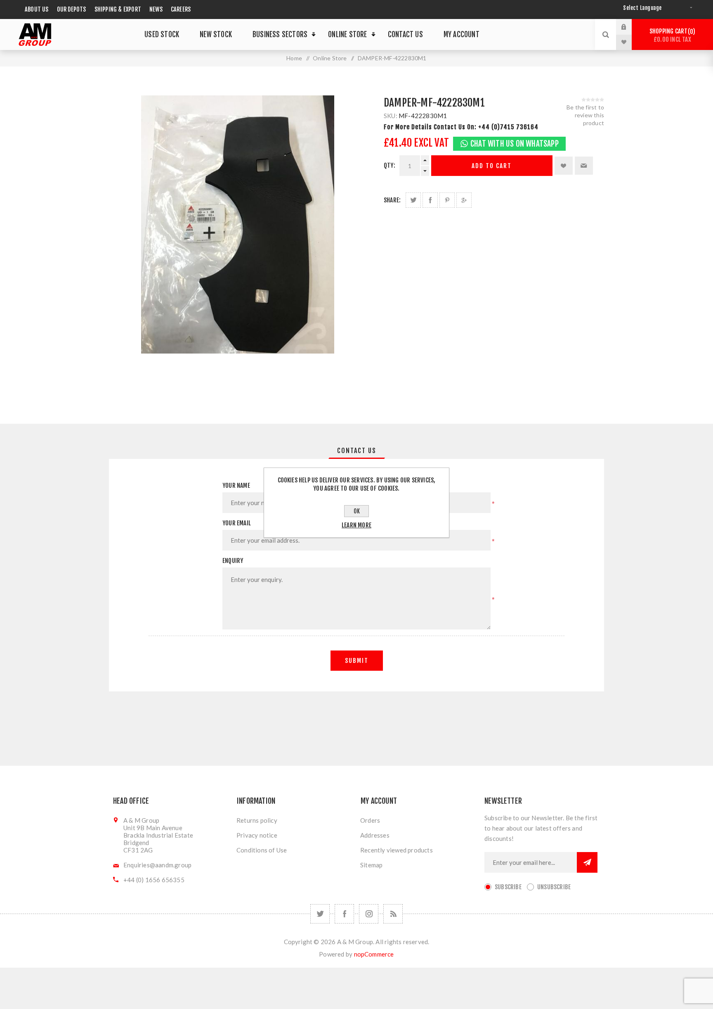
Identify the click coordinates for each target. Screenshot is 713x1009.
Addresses (375, 835)
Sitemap (371, 865)
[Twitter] (320, 914)
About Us (37, 9)
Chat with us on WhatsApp (514, 144)
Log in (630, 26)
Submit (356, 661)
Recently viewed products (396, 850)
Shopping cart (671, 35)
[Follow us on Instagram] (368, 914)
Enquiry (232, 561)
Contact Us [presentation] (356, 450)
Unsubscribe (554, 887)
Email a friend (584, 166)
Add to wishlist (564, 166)
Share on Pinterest (447, 200)
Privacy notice (256, 835)
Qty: (389, 165)
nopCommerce (374, 954)
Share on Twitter (413, 200)
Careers (181, 9)
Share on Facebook (430, 200)
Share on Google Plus (464, 200)
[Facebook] (344, 914)
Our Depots (71, 9)
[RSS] (393, 914)
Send (587, 862)
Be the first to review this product (585, 115)
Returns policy (256, 820)
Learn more (356, 525)
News (156, 9)
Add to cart (492, 166)
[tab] (357, 450)
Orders (370, 820)
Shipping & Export (117, 9)
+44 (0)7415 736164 (508, 127)
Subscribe (508, 887)
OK (357, 511)
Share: (392, 200)
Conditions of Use (261, 850)
